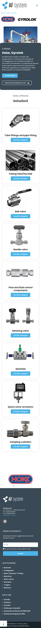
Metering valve (20, 330)
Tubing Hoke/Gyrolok (20, 173)
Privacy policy (22, 624)
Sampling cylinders (20, 442)
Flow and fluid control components (21, 289)
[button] (2, 479)
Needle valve (20, 249)
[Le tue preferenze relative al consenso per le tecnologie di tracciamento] (3, 624)
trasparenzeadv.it (23, 626)
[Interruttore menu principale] (37, 5)
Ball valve (20, 211)
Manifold (20, 369)
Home (3, 13)
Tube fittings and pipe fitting (21, 135)
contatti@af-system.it (9, 515)
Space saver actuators (20, 406)
